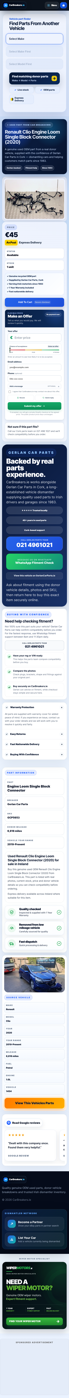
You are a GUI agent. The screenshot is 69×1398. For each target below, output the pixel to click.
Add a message (33, 386)
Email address (15, 361)
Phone (15, 373)
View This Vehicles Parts (34, 1103)
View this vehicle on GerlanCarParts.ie (34, 575)
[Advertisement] (34, 1369)
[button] (34, 78)
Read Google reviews (24, 1122)
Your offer (13, 331)
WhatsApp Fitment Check (34, 563)
